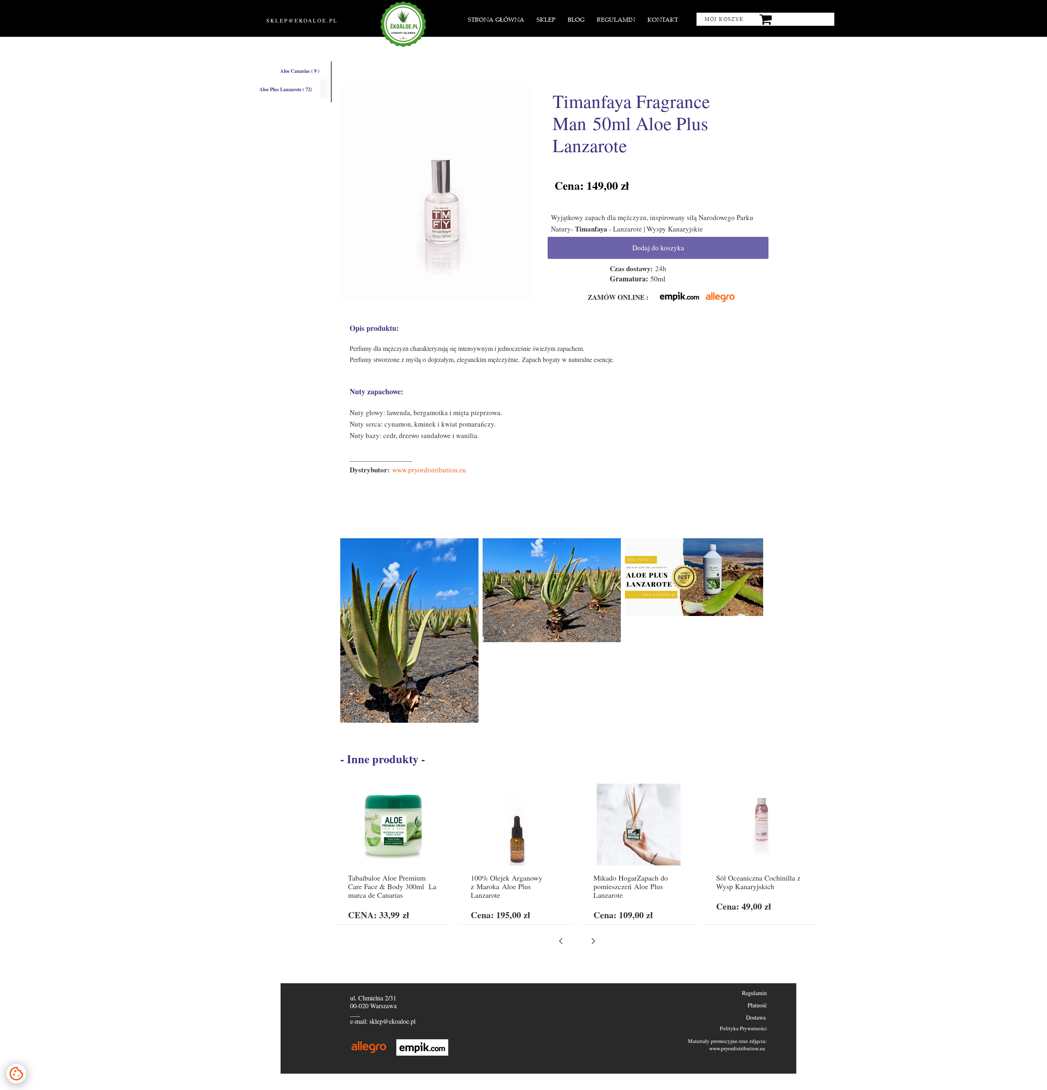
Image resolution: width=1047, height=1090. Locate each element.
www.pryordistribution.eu (429, 469)
